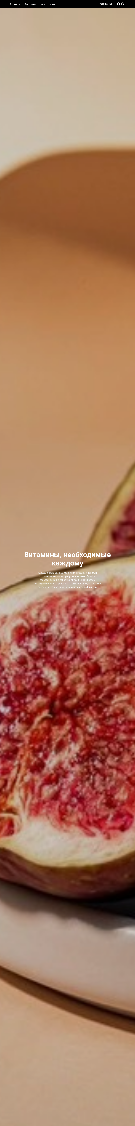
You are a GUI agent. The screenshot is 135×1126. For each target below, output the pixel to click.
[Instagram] (118, 3)
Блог (60, 4)
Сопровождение (31, 4)
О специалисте (15, 4)
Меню (43, 4)
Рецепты (52, 4)
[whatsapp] (122, 3)
